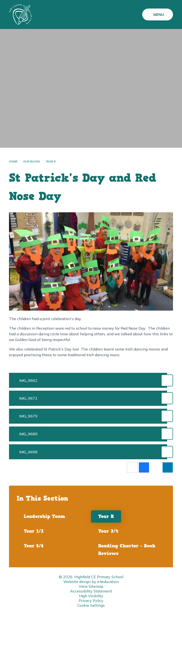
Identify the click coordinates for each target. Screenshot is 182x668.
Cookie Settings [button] (91, 605)
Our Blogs (31, 161)
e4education (108, 581)
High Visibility (91, 595)
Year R (51, 161)
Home (13, 161)
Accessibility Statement (91, 591)
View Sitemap (91, 586)
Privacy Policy (91, 600)
